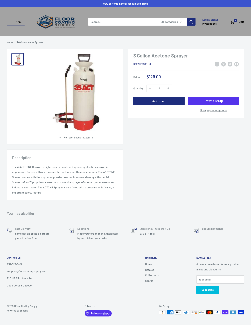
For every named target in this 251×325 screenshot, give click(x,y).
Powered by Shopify (17, 310)
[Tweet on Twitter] (230, 64)
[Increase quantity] (168, 88)
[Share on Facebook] (217, 64)
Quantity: (138, 88)
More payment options (213, 110)
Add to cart (159, 100)
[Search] (191, 22)
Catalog (149, 269)
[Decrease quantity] (150, 88)
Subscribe (207, 289)
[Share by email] (236, 64)
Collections (152, 275)
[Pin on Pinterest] (223, 64)
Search (149, 280)
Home (10, 42)
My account (209, 23)
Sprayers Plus (142, 64)
